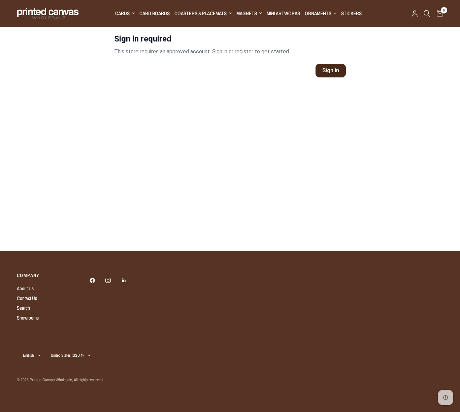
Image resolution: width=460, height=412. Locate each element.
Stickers (351, 13)
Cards (122, 13)
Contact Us (27, 298)
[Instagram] (112, 280)
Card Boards (154, 13)
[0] (438, 13)
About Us (25, 288)
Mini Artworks (283, 13)
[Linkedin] (128, 280)
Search (23, 307)
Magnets (246, 13)
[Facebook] (97, 280)
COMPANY (28, 275)
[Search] (426, 13)
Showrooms (28, 317)
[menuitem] (125, 13)
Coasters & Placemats (200, 13)
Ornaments (318, 13)
